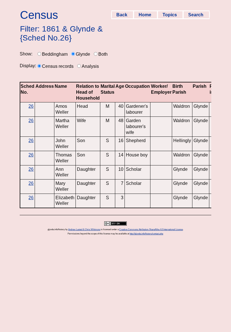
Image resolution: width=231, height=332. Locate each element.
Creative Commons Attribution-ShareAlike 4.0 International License (151, 229)
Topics (170, 14)
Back (122, 14)
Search (196, 14)
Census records (58, 66)
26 (31, 106)
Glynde (83, 54)
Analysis (90, 66)
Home (145, 14)
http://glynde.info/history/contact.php (146, 233)
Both (103, 54)
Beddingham (55, 54)
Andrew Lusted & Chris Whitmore (84, 229)
